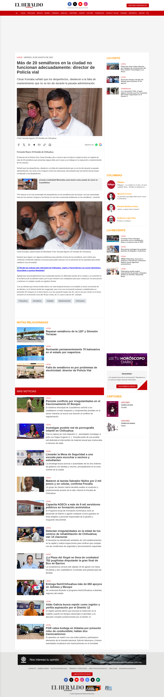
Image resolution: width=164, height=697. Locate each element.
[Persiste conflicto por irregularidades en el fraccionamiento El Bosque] (30, 409)
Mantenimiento (64, 301)
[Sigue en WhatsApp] (96, 145)
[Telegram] (34, 145)
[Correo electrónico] (39, 145)
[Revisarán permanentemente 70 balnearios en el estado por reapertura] (30, 352)
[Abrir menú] (16, 13)
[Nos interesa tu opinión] (82, 659)
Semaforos (37, 301)
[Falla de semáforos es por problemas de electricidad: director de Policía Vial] (30, 371)
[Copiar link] (44, 145)
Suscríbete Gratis (127, 386)
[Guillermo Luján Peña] (111, 219)
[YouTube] (80, 4)
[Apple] (93, 680)
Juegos (142, 13)
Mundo (47, 13)
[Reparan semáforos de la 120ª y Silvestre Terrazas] (30, 334)
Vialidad (50, 301)
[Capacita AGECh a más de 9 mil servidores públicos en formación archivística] (30, 512)
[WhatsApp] (29, 145)
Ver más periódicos (137, 5)
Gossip (82, 13)
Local (23, 13)
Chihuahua (23, 301)
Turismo (123, 13)
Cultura (89, 13)
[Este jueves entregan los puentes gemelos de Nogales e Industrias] (113, 249)
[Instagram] (86, 4)
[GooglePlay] (98, 680)
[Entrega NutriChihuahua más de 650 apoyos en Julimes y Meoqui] (30, 589)
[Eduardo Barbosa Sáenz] (111, 207)
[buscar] (147, 13)
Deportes (133, 13)
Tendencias (99, 13)
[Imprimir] (50, 145)
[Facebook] (70, 4)
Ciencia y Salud (112, 13)
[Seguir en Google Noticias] (100, 145)
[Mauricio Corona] (111, 196)
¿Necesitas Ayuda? (82, 674)
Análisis (64, 13)
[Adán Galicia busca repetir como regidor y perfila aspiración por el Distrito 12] (30, 610)
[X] (75, 4)
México (40, 13)
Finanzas (55, 13)
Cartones (73, 13)
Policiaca (31, 13)
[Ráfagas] (111, 184)
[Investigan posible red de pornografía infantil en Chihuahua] (30, 435)
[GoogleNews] (87, 680)
